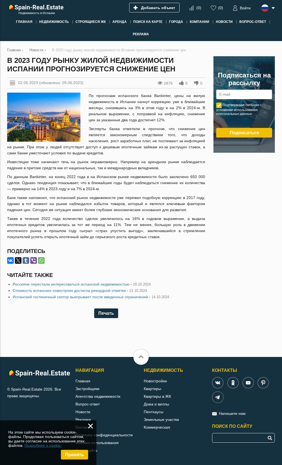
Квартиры (152, 388)
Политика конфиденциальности (104, 435)
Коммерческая (157, 427)
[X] (18, 260)
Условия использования (97, 442)
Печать (106, 313)
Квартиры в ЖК (157, 396)
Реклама (83, 419)
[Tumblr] (26, 260)
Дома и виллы (156, 404)
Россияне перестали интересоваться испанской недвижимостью (71, 284)
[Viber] (33, 260)
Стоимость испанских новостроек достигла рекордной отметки (69, 290)
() (198, 8)
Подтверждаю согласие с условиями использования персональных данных (239, 109)
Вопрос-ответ (87, 404)
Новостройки (155, 381)
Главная (82, 381)
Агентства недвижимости (97, 396)
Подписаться (244, 132)
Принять (74, 454)
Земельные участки (161, 419)
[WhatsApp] (41, 260)
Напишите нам (232, 413)
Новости (82, 412)
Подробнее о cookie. (43, 445)
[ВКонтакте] (10, 260)
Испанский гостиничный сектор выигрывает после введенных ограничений (80, 297)
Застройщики (87, 388)
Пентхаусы (153, 412)
